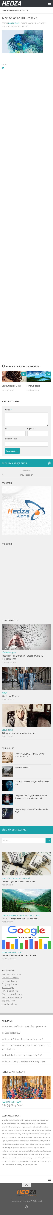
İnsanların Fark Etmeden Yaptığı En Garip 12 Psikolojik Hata (22, 657)
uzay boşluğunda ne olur (24, 1161)
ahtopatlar (5, 1120)
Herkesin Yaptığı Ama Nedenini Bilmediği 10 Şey (24, 1061)
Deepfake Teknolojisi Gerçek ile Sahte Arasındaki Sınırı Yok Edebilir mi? (31, 797)
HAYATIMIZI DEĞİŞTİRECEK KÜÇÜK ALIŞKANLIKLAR (29, 755)
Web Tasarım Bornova (11, 974)
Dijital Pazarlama (9, 952)
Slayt (10, 730)
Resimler (30, 915)
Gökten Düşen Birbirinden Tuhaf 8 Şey (18, 881)
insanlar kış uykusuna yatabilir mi (40, 1141)
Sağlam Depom (8, 1000)
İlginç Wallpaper (33, 385)
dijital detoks (42, 1123)
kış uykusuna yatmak (40, 1151)
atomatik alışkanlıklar (32, 1120)
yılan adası (34, 1165)
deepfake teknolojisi (23, 1123)
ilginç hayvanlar (7, 1141)
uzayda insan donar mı (39, 1161)
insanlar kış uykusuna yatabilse (11, 1144)
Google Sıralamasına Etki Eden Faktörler (19, 955)
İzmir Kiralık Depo (9, 1004)
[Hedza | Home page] (15, 3)
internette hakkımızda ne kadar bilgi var (26, 1147)
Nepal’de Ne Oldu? (22, 767)
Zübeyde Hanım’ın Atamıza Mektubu (19, 733)
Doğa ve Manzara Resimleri (13, 915)
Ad (6, 428)
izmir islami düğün (10, 990)
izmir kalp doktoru (9, 980)
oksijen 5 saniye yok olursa (29, 1158)
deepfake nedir (12, 1123)
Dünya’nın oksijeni (12, 1134)
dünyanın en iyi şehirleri (15, 1130)
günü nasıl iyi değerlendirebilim (19, 1137)
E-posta (31, 428)
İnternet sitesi (11, 438)
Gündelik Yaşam (9, 652)
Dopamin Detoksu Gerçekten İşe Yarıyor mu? (32, 783)
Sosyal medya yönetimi (12, 997)
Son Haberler (14, 878)
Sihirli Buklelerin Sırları (11, 385)
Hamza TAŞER (8, 987)
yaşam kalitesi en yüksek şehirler (20, 1165)
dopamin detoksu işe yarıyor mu (11, 1127)
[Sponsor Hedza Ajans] (49, 463)
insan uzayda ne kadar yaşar (29, 1144)
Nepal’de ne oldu (16, 1158)
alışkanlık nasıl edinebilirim (17, 1120)
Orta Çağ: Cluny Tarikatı (12, 1105)
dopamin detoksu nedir (29, 1127)
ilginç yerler (15, 1141)
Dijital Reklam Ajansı (10, 977)
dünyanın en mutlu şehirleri (31, 1130)
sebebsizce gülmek (10, 1161)
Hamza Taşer (14, 23)
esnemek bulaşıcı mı (38, 1134)
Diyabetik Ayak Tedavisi (12, 994)
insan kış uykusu (24, 1141)
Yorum (8, 409)
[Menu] (49, 3)
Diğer (4, 730)
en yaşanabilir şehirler (25, 1134)
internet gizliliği (9, 1147)
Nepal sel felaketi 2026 (25, 1154)
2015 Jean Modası (10, 696)
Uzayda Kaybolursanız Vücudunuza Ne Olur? (31, 811)
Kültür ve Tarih (8, 1102)
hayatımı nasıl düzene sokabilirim (39, 1137)
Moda (4, 692)
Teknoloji (25, 878)
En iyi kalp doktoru (9, 984)
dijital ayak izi (33, 1123)
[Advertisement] (26, 194)
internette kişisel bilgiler (25, 1151)
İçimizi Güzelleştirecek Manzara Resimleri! (20, 918)
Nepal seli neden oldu (38, 1154)
